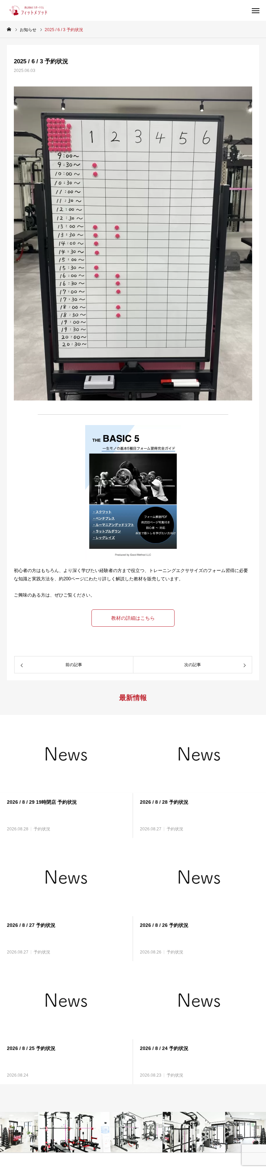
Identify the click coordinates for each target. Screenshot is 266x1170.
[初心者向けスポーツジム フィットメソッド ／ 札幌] (27, 10)
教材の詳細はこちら (133, 618)
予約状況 (42, 829)
